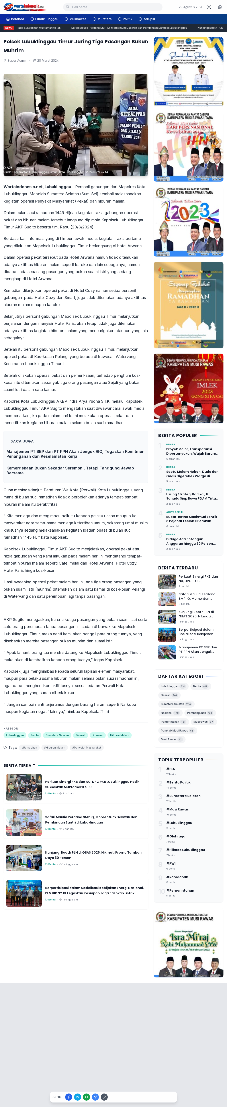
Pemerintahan (173, 721)
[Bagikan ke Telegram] (95, 1097)
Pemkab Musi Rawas (177, 730)
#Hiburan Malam (54, 747)
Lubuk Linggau (46, 19)
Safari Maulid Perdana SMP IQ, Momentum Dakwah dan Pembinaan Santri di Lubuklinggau (121, 27)
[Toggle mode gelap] (209, 7)
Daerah (80, 735)
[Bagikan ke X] (77, 1097)
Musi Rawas (171, 739)
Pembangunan (199, 712)
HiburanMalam (119, 735)
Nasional (170, 712)
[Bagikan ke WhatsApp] (86, 1097)
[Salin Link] (104, 1097)
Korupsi (149, 19)
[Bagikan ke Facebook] (68, 1097)
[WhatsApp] (220, 7)
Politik (127, 19)
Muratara (105, 19)
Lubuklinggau (15, 735)
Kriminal (97, 735)
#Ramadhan (29, 747)
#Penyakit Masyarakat (86, 747)
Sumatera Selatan (57, 735)
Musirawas (77, 19)
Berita (35, 735)
